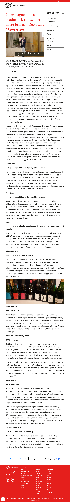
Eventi (48, 475)
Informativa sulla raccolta (18, 459)
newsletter (54, 1)
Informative (50, 479)
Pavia (38, 489)
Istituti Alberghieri (54, 26)
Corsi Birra (50, 473)
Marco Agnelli (12, 71)
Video (49, 49)
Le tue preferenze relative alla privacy (42, 459)
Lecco (38, 479)
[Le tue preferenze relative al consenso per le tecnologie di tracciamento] (3, 499)
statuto (44, 1)
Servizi (23, 469)
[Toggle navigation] (63, 5)
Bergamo (39, 469)
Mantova (39, 481)
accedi (64, 1)
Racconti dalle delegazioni (29, 53)
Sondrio (38, 491)
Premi (49, 34)
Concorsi (50, 30)
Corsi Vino (50, 471)
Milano (38, 483)
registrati (59, 1)
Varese (38, 493)
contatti (49, 1)
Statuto (49, 477)
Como (38, 473)
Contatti (49, 481)
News (49, 45)
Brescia (38, 471)
